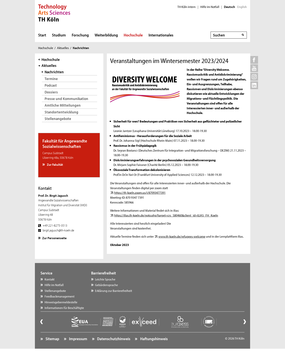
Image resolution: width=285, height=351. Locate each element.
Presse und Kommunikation (66, 98)
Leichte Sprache (105, 279)
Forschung (80, 34)
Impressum (77, 338)
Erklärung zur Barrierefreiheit (113, 290)
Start (42, 34)
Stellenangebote (58, 118)
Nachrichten (54, 71)
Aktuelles (63, 48)
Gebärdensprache (106, 285)
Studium (59, 34)
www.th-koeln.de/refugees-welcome (181, 236)
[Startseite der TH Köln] (54, 12)
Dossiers (51, 92)
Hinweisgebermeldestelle (61, 302)
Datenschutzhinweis (113, 338)
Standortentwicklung (61, 112)
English (242, 7)
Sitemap (52, 338)
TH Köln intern (186, 7)
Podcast (51, 85)
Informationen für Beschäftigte (64, 307)
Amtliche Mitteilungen (63, 105)
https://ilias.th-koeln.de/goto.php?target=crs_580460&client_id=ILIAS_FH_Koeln (166, 215)
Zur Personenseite (54, 238)
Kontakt (49, 279)
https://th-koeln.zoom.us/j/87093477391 (139, 192)
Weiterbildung (106, 34)
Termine (51, 78)
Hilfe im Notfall (209, 7)
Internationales (161, 34)
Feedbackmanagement (59, 296)
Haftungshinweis (153, 338)
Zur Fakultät (54, 164)
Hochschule (133, 34)
